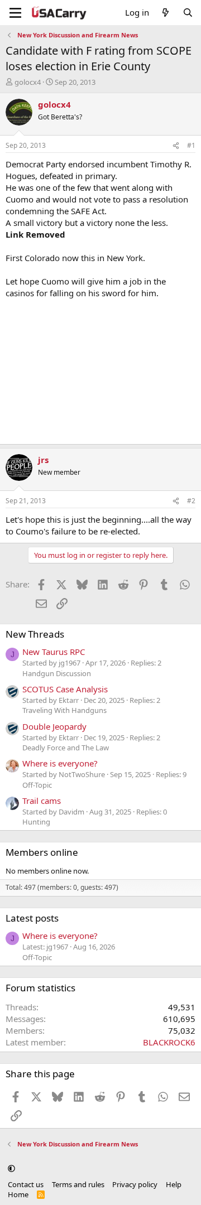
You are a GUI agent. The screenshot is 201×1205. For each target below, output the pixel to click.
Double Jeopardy (54, 726)
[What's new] (165, 12)
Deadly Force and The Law (65, 748)
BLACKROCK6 (169, 1042)
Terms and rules (78, 1184)
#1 (191, 145)
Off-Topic (37, 785)
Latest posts (32, 918)
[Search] (188, 12)
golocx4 (28, 82)
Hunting (36, 822)
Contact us (26, 1184)
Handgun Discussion (56, 673)
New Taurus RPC (53, 651)
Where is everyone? (60, 763)
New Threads (35, 634)
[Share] (176, 145)
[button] (11, 1169)
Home (18, 1194)
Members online (42, 852)
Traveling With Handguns (64, 710)
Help (173, 1184)
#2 (191, 500)
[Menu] (15, 13)
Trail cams (41, 800)
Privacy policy (134, 1184)
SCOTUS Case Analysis (65, 689)
